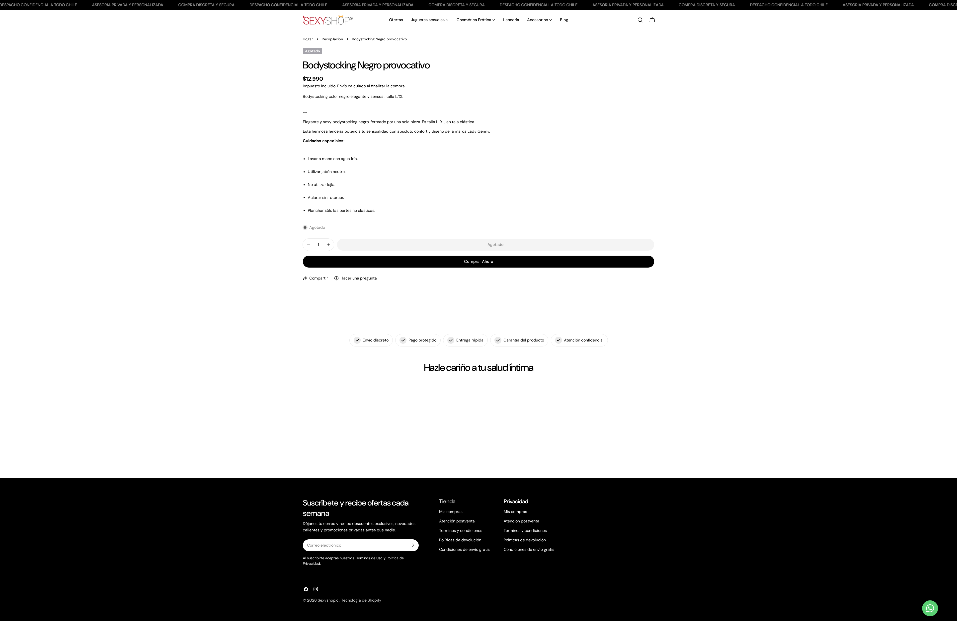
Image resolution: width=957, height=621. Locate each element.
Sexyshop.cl (328, 600)
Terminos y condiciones (460, 530)
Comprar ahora (478, 261)
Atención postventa (457, 521)
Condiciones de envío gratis (464, 549)
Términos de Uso (369, 558)
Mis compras (451, 511)
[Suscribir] (413, 545)
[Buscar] (640, 20)
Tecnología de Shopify (361, 600)
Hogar (308, 39)
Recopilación (332, 39)
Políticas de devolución (460, 540)
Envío (342, 86)
